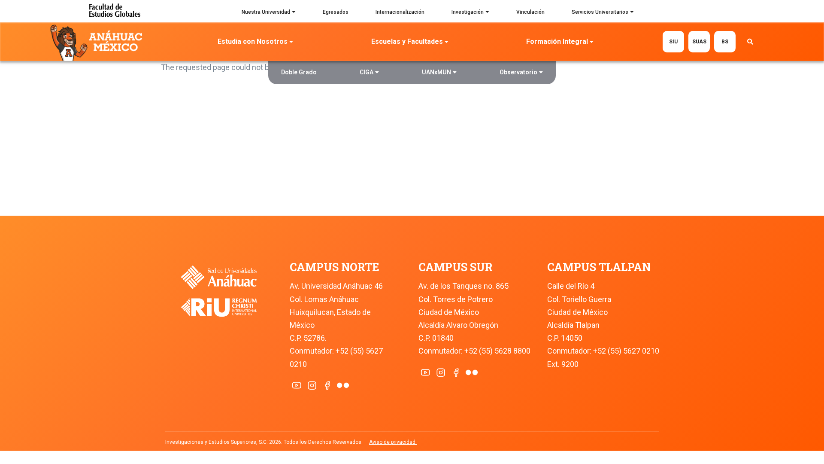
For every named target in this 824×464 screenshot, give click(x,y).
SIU (673, 42)
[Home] (98, 42)
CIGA (366, 72)
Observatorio (518, 72)
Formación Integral (557, 41)
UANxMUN (436, 72)
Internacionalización (400, 12)
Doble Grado (299, 72)
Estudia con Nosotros (253, 41)
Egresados (335, 12)
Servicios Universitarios (600, 12)
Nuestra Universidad (266, 12)
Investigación (467, 12)
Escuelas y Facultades (407, 41)
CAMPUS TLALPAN (599, 267)
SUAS (699, 42)
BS (724, 42)
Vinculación (530, 12)
